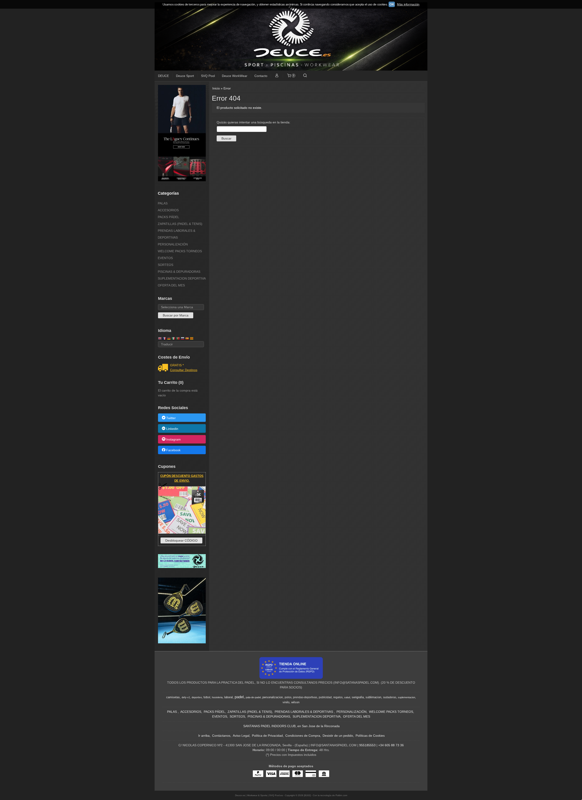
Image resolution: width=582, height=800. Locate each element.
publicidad (325, 697)
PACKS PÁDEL (168, 217)
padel (239, 697)
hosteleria (217, 697)
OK (391, 4)
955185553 (367, 745)
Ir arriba (204, 735)
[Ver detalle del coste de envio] (164, 368)
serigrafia (358, 697)
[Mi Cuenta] (276, 75)
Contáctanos (221, 735)
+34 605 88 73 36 (391, 745)
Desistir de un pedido (338, 735)
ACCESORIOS (168, 210)
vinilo (286, 702)
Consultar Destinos (183, 370)
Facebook (173, 450)
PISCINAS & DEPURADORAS (179, 271)
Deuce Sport (185, 76)
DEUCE (163, 76)
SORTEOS (165, 265)
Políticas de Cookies (370, 735)
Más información (408, 4)
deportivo (197, 697)
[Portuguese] (178, 339)
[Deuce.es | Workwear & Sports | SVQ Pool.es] (291, 36)
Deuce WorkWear (234, 76)
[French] (164, 339)
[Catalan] (192, 339)
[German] (169, 339)
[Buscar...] (304, 75)
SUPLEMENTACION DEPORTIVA (182, 278)
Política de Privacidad (267, 735)
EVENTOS (165, 258)
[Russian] (182, 339)
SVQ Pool (208, 76)
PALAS (163, 203)
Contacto (260, 76)
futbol (206, 697)
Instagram (173, 439)
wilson (295, 702)
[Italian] (173, 339)
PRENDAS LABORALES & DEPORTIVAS (176, 234)
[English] (160, 339)
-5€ (198, 494)
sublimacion (373, 697)
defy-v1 (186, 697)
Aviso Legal (241, 735)
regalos (338, 697)
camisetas (173, 697)
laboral (228, 697)
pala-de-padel (253, 697)
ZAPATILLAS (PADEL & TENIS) (180, 224)
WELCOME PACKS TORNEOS (180, 251)
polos (288, 697)
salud (347, 697)
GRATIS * (177, 365)
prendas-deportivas (305, 697)
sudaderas (389, 697)
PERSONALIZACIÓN (173, 244)
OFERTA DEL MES (171, 285)
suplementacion (406, 697)
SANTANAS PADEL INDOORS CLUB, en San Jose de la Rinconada (291, 726)
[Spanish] (187, 339)
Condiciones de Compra (302, 735)
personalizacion (272, 697)
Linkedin (172, 429)
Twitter (171, 418)
